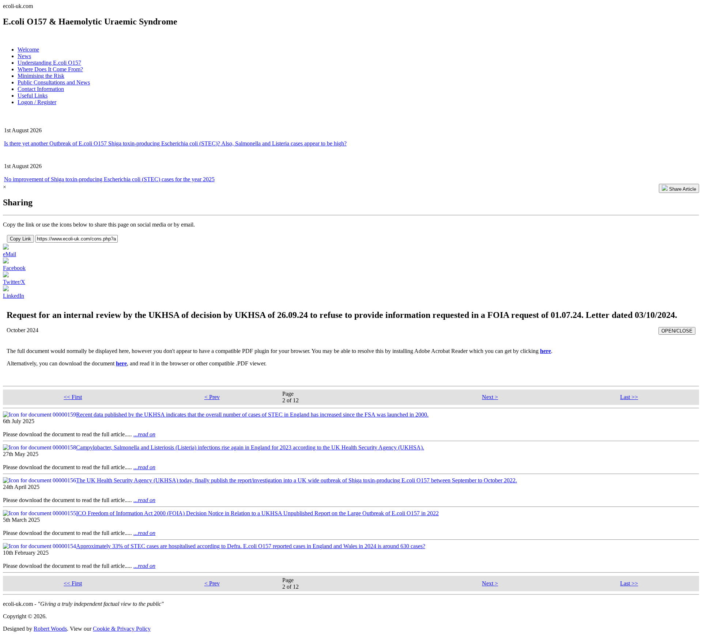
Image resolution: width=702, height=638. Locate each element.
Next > (490, 397)
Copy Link (20, 239)
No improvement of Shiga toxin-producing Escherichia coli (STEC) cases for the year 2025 (109, 179)
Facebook (14, 268)
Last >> (629, 397)
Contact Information (41, 89)
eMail (9, 254)
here (545, 351)
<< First (73, 397)
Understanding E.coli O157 (49, 63)
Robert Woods (50, 629)
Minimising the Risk (41, 76)
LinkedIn (13, 296)
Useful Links (33, 95)
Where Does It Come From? (50, 69)
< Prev (212, 397)
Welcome (28, 49)
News (24, 56)
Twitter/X (14, 282)
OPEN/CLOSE (676, 331)
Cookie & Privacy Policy (122, 629)
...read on (144, 434)
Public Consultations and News (54, 82)
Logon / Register (37, 102)
